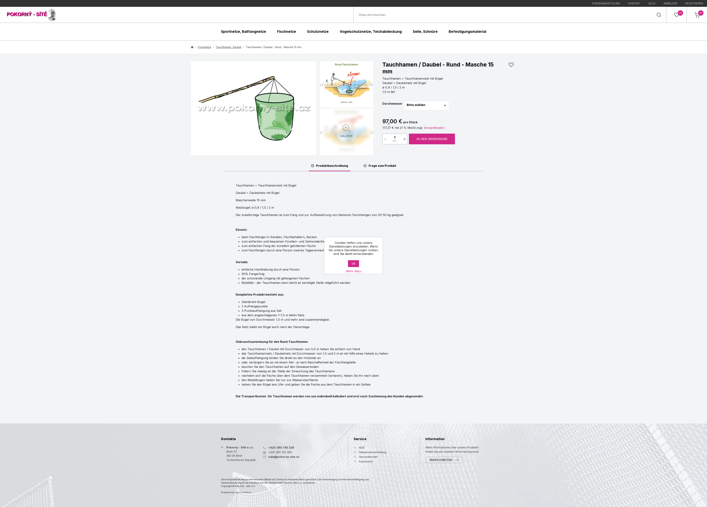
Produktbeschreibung (332, 166)
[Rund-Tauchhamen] (253, 108)
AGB (361, 447)
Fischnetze (286, 31)
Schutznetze (318, 31)
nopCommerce (243, 492)
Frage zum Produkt (382, 166)
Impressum (366, 461)
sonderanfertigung (606, 3)
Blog (652, 3)
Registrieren (694, 3)
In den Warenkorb (431, 139)
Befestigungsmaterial (467, 31)
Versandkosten (434, 128)
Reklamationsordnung (372, 452)
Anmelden (670, 3)
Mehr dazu (353, 271)
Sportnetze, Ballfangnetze (243, 31)
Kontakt (634, 3)
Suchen (658, 15)
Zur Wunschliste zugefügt (511, 65)
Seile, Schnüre (425, 31)
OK (353, 263)
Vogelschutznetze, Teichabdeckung (371, 31)
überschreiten (440, 459)
